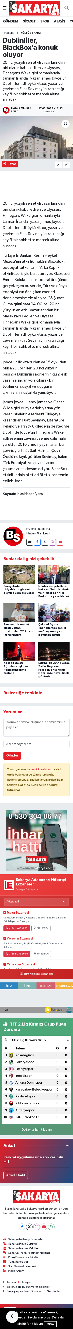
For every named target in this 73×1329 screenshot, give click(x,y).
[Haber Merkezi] (13, 536)
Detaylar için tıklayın (36, 1129)
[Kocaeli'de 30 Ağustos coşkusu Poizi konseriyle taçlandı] (19, 651)
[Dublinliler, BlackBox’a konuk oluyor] (36, 137)
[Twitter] (45, 542)
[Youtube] (60, 542)
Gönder (12, 755)
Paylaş (12, 163)
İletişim (11, 1282)
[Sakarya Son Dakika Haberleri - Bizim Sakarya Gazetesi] (34, 8)
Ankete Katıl (15, 1175)
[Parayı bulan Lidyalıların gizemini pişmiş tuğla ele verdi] (19, 574)
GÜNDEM (10, 21)
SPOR (44, 21)
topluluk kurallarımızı (40, 769)
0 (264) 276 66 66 (18, 954)
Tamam (50, 1324)
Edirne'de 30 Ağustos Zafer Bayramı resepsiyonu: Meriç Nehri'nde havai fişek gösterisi (54, 670)
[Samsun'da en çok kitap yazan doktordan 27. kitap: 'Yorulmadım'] (19, 612)
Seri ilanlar (54, 1291)
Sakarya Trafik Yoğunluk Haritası (29, 1252)
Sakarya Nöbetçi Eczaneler (26, 1239)
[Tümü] (68, 1145)
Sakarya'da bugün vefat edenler (28, 1286)
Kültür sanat (31, 33)
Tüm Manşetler (18, 1261)
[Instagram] (52, 542)
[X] (29, 1227)
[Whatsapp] (51, 1227)
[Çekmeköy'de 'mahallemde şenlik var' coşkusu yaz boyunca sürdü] (54, 612)
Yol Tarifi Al (42, 928)
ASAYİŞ (59, 21)
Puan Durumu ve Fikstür (23, 1257)
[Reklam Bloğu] (36, 840)
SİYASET (29, 21)
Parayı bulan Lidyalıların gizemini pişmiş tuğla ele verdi (18, 590)
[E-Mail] (29, 542)
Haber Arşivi (16, 1270)
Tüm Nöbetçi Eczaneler (38, 974)
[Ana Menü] (4, 8)
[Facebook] (37, 542)
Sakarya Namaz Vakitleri (24, 1248)
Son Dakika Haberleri (22, 1266)
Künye (26, 1282)
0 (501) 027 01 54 (18, 928)
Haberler (9, 33)
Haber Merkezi (37, 533)
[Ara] (66, 8)
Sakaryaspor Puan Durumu (24, 1291)
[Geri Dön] (12, 1317)
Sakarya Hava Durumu (22, 1243)
